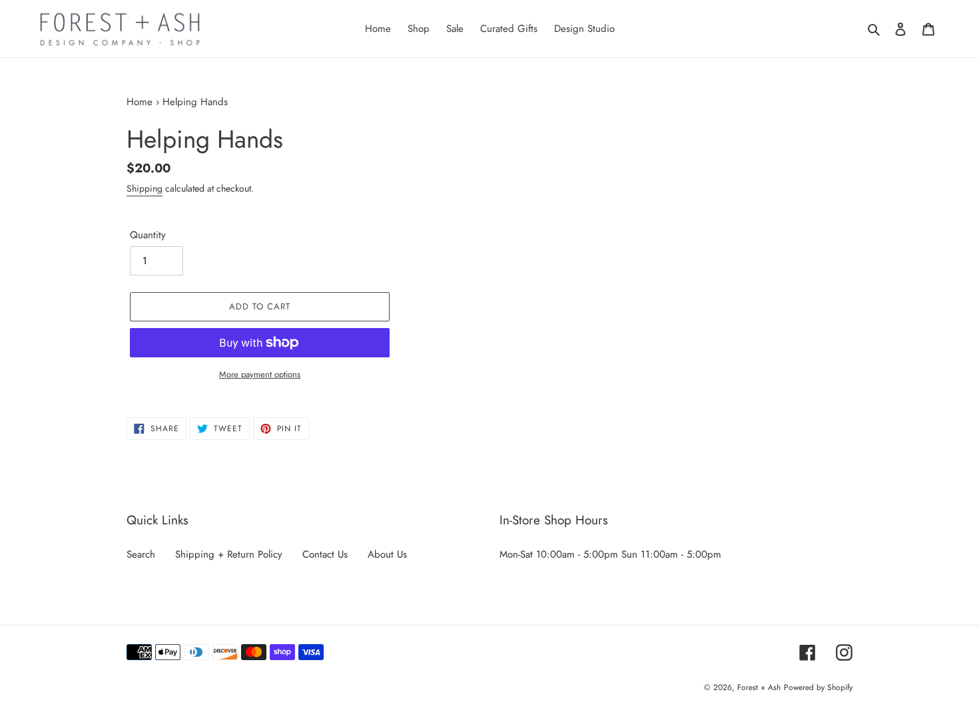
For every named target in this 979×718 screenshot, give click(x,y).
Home (140, 101)
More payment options (259, 374)
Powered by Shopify (818, 687)
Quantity (148, 235)
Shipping (145, 188)
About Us (387, 554)
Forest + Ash (759, 687)
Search (141, 554)
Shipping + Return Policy (228, 554)
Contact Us (325, 554)
